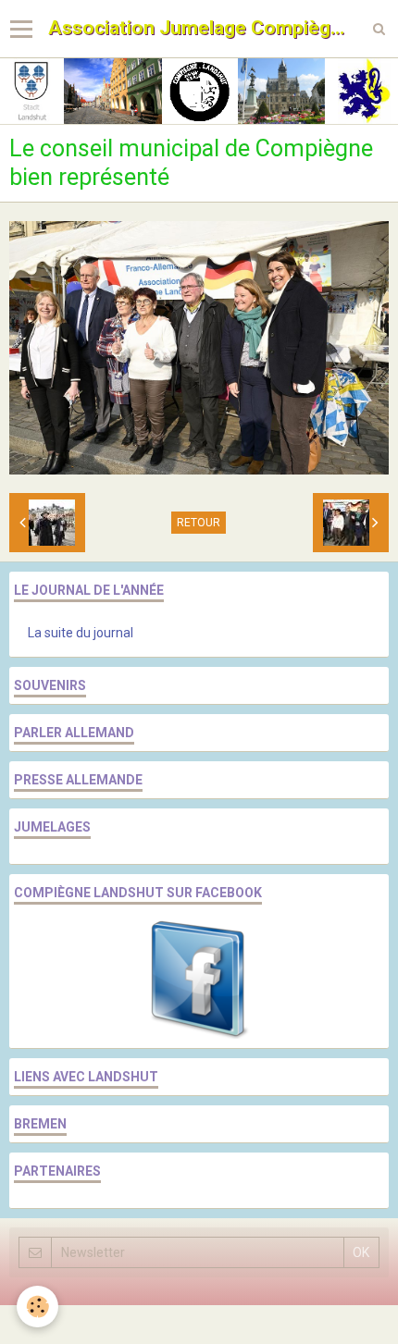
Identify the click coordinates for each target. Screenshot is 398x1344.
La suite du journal (80, 632)
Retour (198, 522)
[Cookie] (37, 1306)
